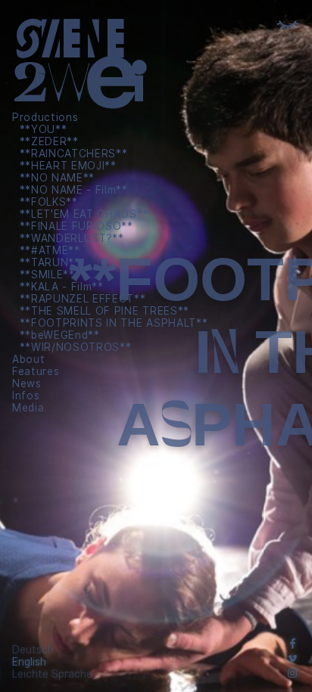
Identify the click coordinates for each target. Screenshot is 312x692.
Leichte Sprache (52, 674)
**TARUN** (50, 262)
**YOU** (43, 129)
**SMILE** (47, 274)
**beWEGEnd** (60, 335)
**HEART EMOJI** (68, 166)
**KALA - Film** (62, 287)
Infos (25, 395)
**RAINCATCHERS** (74, 153)
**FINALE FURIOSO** (76, 226)
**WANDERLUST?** (72, 238)
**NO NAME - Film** (74, 190)
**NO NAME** (57, 178)
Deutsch (33, 650)
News (27, 383)
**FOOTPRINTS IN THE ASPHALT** (114, 323)
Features (35, 371)
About (28, 359)
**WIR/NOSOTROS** (76, 347)
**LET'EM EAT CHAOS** (84, 214)
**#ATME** (50, 250)
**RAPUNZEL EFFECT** (83, 299)
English (29, 662)
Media (28, 408)
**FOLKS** (49, 202)
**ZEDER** (49, 141)
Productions (45, 117)
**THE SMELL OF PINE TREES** (104, 311)
